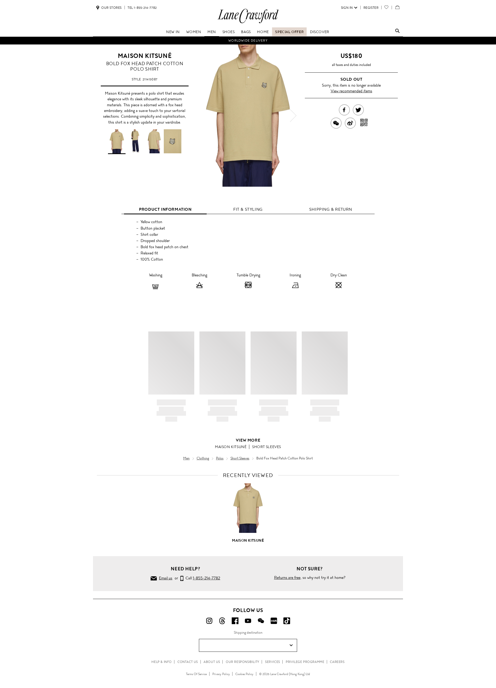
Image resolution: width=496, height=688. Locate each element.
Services (272, 662)
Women (193, 31)
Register (371, 7)
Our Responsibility (242, 662)
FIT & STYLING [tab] (248, 209)
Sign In (347, 7)
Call (201, 578)
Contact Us (187, 662)
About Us (212, 662)
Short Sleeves (266, 446)
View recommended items (351, 91)
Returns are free (287, 577)
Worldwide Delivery (248, 40)
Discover (319, 31)
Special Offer (289, 31)
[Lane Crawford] (248, 23)
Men (211, 31)
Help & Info (161, 662)
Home (263, 31)
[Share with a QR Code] (364, 123)
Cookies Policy (244, 674)
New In (173, 31)
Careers (337, 662)
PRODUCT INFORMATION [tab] (165, 209)
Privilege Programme (305, 662)
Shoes (228, 31)
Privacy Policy (221, 674)
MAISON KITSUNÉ (145, 55)
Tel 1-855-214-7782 (142, 7)
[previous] (202, 115)
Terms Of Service (196, 674)
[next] (293, 115)
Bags (246, 31)
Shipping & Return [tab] (330, 209)
